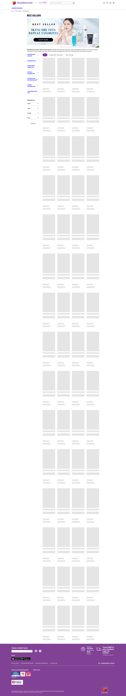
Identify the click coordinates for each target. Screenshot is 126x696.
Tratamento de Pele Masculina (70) (32, 79)
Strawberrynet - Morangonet (56, 55)
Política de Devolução (27, 663)
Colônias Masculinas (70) (31, 85)
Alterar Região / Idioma (108, 663)
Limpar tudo (33, 123)
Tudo (45, 55)
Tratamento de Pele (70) (31, 55)
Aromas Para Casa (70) (32, 91)
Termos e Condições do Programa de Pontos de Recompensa (49, 691)
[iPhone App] (16, 659)
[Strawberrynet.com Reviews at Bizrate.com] (15, 676)
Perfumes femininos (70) (31, 72)
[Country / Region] (104, 3)
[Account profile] (110, 3)
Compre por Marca (17, 8)
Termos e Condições (29, 691)
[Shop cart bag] (114, 3)
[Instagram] (40, 651)
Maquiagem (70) (31, 60)
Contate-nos (53, 663)
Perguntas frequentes (42, 663)
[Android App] (26, 659)
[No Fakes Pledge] (28, 675)
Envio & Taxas (15, 663)
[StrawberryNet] (22, 3)
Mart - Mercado (69, 55)
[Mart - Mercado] (43, 3)
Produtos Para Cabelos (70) (31, 66)
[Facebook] (35, 651)
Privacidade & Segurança (17, 691)
